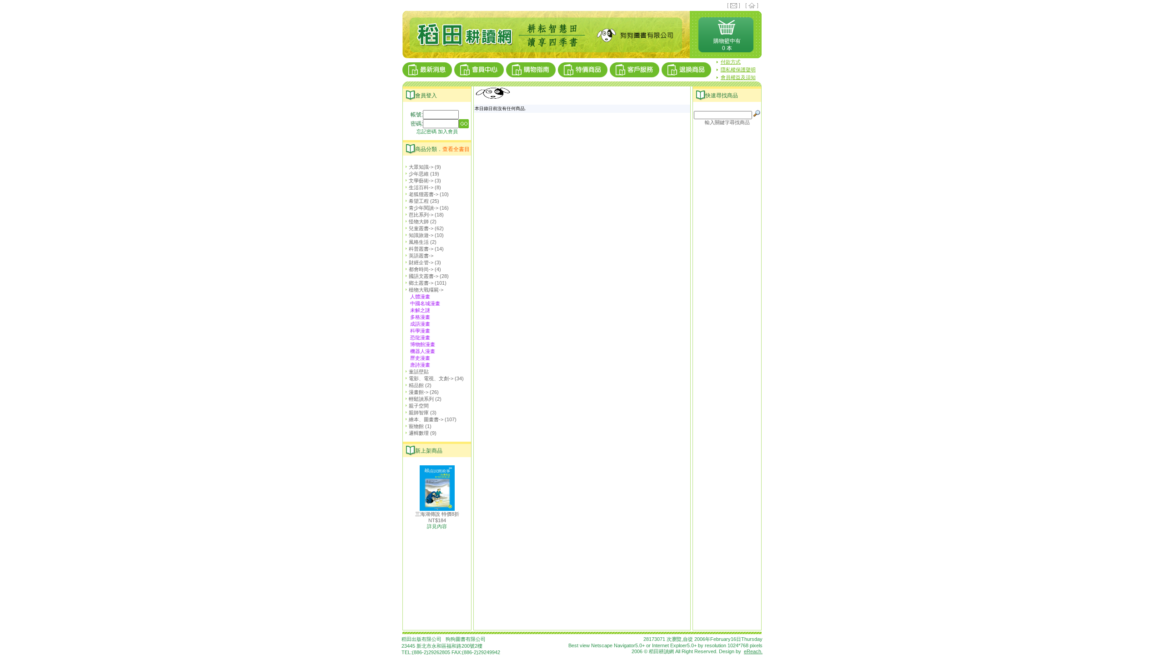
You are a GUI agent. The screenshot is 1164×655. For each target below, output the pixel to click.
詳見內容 (437, 526)
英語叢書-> (421, 255)
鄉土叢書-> (421, 283)
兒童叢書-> (421, 228)
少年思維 (419, 173)
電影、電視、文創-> (431, 378)
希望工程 (419, 201)
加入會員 (448, 131)
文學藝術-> (421, 180)
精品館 (416, 385)
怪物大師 (419, 221)
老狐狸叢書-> (423, 194)
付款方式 (731, 62)
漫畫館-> (418, 392)
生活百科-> (421, 187)
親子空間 (419, 405)
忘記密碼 (426, 131)
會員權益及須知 (738, 77)
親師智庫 (419, 412)
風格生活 (419, 242)
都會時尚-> (421, 269)
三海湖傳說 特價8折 (437, 514)
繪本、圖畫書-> (426, 419)
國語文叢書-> (423, 276)
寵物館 (416, 426)
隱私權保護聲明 (738, 69)
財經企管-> (421, 262)
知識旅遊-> (421, 235)
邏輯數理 (419, 433)
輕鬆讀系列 (421, 399)
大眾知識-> (421, 167)
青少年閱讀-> (423, 208)
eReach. (753, 651)
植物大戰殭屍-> (426, 289)
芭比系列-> (421, 214)
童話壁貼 (419, 371)
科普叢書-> (421, 249)
